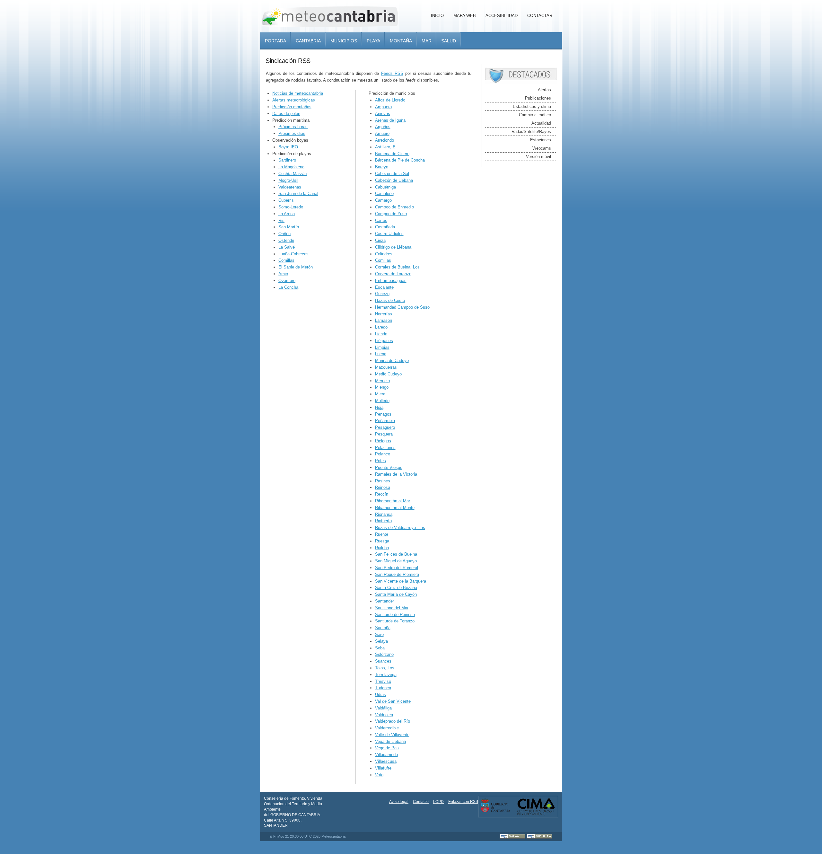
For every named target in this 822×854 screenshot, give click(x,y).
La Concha (288, 287)
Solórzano (384, 654)
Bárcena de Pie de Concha (400, 160)
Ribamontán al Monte (395, 507)
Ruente (381, 534)
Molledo (382, 400)
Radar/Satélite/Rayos (531, 131)
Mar (427, 40)
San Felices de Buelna (396, 554)
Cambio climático (535, 114)
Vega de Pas (387, 747)
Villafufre (383, 768)
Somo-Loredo (290, 207)
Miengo (382, 387)
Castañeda (385, 227)
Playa (373, 40)
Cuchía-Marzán (292, 173)
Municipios (343, 40)
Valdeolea (384, 714)
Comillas (286, 260)
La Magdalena (291, 166)
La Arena (286, 213)
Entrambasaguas (391, 280)
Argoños (382, 126)
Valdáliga (383, 708)
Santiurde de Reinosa (395, 614)
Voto (379, 774)
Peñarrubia (385, 420)
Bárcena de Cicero (392, 153)
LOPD (438, 801)
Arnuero (382, 133)
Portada (275, 40)
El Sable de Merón (295, 267)
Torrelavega (386, 674)
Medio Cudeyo (388, 374)
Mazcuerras (386, 367)
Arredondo (384, 140)
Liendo (381, 333)
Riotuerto (383, 520)
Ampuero (383, 106)
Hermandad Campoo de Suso (402, 307)
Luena (380, 353)
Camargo (383, 200)
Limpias (382, 347)
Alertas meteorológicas (293, 100)
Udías (380, 694)
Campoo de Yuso (391, 213)
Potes (380, 460)
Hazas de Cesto (390, 300)
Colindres (383, 253)
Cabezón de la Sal (392, 173)
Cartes (381, 220)
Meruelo (382, 380)
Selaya (381, 641)
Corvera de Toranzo (393, 273)
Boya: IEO (288, 147)
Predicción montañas (291, 106)
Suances (383, 661)
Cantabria (308, 40)
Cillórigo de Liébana (393, 247)
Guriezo (382, 293)
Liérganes (384, 340)
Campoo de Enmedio (394, 207)
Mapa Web (464, 15)
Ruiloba (382, 547)
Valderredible (387, 728)
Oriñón (284, 233)
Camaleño (384, 193)
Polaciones (385, 447)
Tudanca (383, 687)
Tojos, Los (384, 667)
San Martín (288, 227)
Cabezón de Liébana (394, 180)
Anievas (382, 113)
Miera (380, 394)
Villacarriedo (386, 754)
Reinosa (382, 487)
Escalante (384, 287)
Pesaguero (385, 427)
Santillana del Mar (391, 607)
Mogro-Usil (288, 180)
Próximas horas (293, 126)
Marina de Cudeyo (392, 360)
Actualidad (541, 123)
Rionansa (383, 514)
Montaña (401, 40)
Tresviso (383, 681)
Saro (379, 634)
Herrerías (383, 314)
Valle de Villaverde (392, 734)
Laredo (381, 327)
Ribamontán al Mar (392, 500)
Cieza (380, 240)
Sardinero (287, 160)
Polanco (382, 454)
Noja (379, 407)
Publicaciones (538, 98)
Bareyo (381, 166)
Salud (448, 40)
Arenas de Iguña (390, 120)
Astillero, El (386, 147)
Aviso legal (398, 801)
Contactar (539, 15)
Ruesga (382, 541)
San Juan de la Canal (298, 193)
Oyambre (286, 280)
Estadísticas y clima (532, 106)
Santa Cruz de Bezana (396, 587)
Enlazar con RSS (463, 801)
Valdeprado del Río (392, 721)
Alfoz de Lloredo (390, 100)
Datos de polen (286, 113)
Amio (283, 273)
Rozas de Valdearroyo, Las (400, 527)
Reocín (381, 494)
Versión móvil (538, 156)
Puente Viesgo (388, 467)
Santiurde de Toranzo (395, 621)
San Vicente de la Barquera (400, 581)
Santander (384, 601)
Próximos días (291, 133)
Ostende (286, 240)
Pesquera (384, 434)
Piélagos (383, 440)
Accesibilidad (501, 15)
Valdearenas (289, 187)
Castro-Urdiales (389, 233)
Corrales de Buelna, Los (397, 267)
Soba (380, 648)
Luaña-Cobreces (293, 253)
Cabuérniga (385, 187)
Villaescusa (386, 761)
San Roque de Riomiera (397, 574)
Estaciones (540, 139)
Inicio (437, 15)
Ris (281, 220)
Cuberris (286, 200)
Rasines (382, 481)
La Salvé (286, 247)
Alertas (544, 89)
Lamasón (383, 320)
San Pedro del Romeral (396, 567)
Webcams (541, 148)
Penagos (383, 414)
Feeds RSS (392, 73)
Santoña (382, 627)
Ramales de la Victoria (396, 474)
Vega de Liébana (390, 741)
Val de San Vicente (393, 701)
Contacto (421, 801)
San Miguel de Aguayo (396, 561)
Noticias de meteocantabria (297, 93)
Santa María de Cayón (396, 594)
